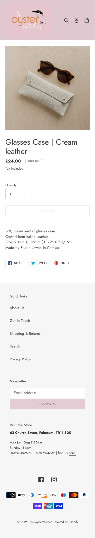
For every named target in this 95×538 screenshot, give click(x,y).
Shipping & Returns (25, 333)
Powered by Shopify (65, 522)
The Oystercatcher (40, 522)
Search (15, 346)
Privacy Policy (20, 359)
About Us (17, 308)
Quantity (10, 185)
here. (72, 452)
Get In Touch (20, 320)
